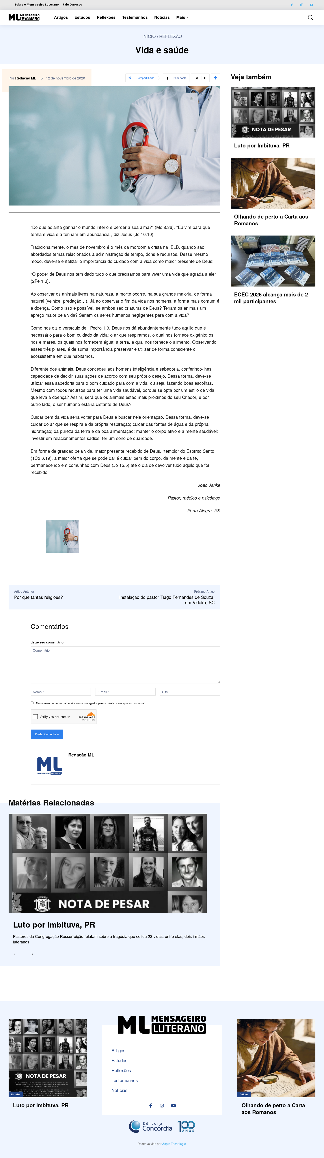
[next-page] (31, 954)
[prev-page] (16, 954)
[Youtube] (311, 5)
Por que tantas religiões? (38, 597)
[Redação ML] (49, 765)
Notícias (15, 1094)
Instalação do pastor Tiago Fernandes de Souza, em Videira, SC (167, 599)
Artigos (244, 1094)
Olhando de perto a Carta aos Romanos (271, 220)
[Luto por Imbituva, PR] (108, 863)
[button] (307, 17)
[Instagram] (301, 5)
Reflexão (170, 36)
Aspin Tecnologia (174, 1144)
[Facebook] (292, 5)
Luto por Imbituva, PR (54, 924)
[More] (215, 78)
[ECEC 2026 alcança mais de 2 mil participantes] (273, 261)
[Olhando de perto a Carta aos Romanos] (273, 183)
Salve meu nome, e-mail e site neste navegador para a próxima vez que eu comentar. (90, 703)
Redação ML (25, 78)
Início (149, 36)
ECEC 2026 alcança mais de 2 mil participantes (271, 297)
